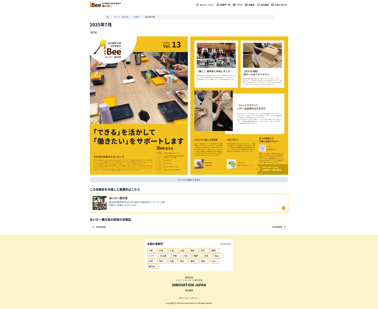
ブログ (239, 4)
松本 (203, 250)
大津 (185, 255)
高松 (161, 261)
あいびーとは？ (207, 4)
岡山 (217, 255)
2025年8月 (101, 226)
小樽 (151, 250)
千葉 (172, 250)
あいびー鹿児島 (121, 16)
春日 (182, 261)
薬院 (192, 261)
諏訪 (192, 250)
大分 (213, 261)
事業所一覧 (225, 4)
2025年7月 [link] (150, 16)
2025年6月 (277, 226)
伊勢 (175, 255)
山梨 (182, 250)
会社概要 (264, 4)
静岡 (213, 250)
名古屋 (163, 255)
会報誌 (251, 4)
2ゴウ (151, 255)
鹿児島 (152, 266)
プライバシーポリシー (189, 298)
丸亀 (172, 261)
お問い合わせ (281, 4)
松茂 (151, 261)
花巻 (161, 250)
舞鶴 (196, 255)
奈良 (206, 255)
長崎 (203, 261)
